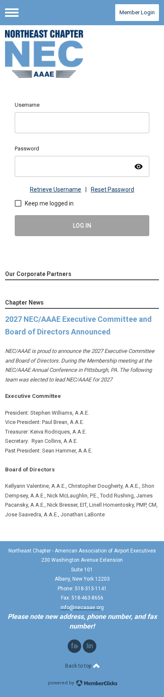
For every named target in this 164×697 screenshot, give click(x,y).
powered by (61, 683)
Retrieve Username (55, 189)
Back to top (79, 666)
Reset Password (112, 189)
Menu (12, 12)
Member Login (137, 12)
